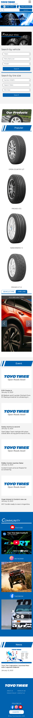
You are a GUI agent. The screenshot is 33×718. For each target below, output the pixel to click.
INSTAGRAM (19, 559)
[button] (15, 24)
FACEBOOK (18, 596)
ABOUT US (10, 690)
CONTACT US (21, 693)
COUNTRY (16, 712)
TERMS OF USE (21, 690)
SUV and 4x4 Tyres (16, 297)
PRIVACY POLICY (11, 693)
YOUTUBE (19, 528)
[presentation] (4, 323)
